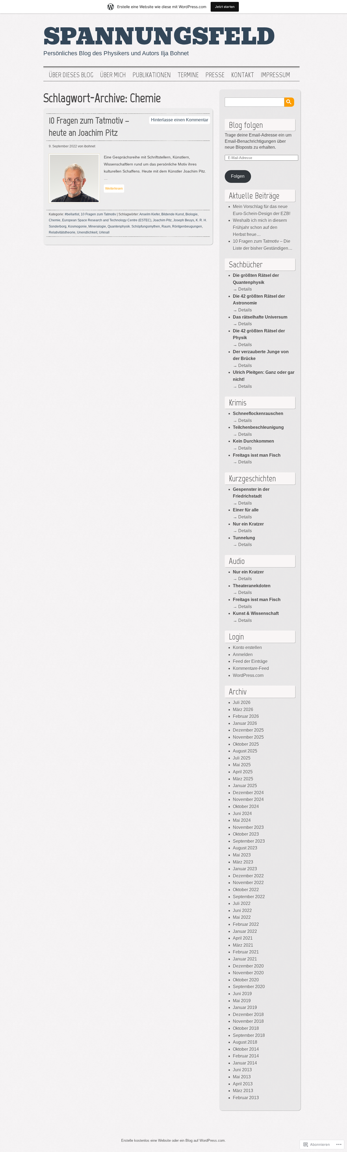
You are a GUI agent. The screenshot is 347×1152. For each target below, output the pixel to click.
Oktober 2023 (246, 834)
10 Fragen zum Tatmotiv (98, 214)
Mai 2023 (242, 855)
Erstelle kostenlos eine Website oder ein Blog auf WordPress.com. (173, 1140)
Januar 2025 (245, 785)
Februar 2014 (246, 1056)
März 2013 (243, 1090)
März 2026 (243, 709)
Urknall (104, 232)
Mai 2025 (242, 764)
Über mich (113, 75)
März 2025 (243, 779)
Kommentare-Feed (251, 668)
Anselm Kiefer (149, 214)
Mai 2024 (242, 820)
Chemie (54, 220)
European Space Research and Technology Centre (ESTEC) (106, 220)
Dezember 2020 (248, 966)
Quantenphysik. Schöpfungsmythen (134, 226)
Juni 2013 (242, 1069)
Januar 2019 (245, 1007)
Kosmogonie (77, 226)
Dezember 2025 (248, 730)
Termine (188, 75)
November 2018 (248, 1021)
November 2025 (248, 737)
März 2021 (243, 945)
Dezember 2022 (248, 876)
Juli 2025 (241, 758)
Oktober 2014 (246, 1049)
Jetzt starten (224, 7)
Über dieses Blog (71, 75)
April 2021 (243, 938)
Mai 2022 (242, 917)
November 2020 (248, 973)
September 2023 (249, 841)
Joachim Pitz (162, 220)
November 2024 (248, 799)
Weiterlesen (114, 188)
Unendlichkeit (87, 232)
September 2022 (249, 896)
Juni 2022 (242, 910)
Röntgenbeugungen (187, 226)
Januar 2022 (245, 931)
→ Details (242, 386)
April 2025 (243, 772)
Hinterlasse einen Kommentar (179, 120)
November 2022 (248, 882)
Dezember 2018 (248, 1014)
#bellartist (72, 214)
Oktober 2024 (246, 806)
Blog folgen (246, 125)
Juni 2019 (242, 993)
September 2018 (249, 1035)
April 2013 (243, 1084)
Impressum (275, 75)
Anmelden (243, 654)
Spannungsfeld (159, 37)
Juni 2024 (242, 813)
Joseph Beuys (183, 220)
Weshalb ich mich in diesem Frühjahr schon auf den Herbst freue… (260, 227)
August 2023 (245, 848)
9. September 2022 (63, 146)
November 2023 (248, 827)
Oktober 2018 (246, 1028)
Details (245, 289)
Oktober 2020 (246, 980)
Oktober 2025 (246, 744)
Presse (214, 75)
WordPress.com (248, 675)
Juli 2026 (241, 702)
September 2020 (249, 986)
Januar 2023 (245, 869)
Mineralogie (97, 226)
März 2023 (243, 862)
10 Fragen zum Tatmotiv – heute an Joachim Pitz (89, 126)
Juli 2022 (241, 903)
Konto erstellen (247, 647)
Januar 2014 (245, 1063)
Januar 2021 (245, 959)
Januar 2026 (245, 723)
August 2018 (245, 1042)
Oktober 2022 (246, 889)
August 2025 (245, 751)
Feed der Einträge (250, 661)
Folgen (238, 176)
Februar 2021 (246, 952)
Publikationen (152, 75)
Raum (166, 226)
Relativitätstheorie (62, 232)
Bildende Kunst (172, 214)
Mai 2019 (242, 1000)
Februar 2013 (246, 1097)
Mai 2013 (242, 1077)
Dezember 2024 (248, 792)
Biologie (191, 214)
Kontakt (242, 75)
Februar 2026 (246, 716)
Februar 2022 (246, 924)
